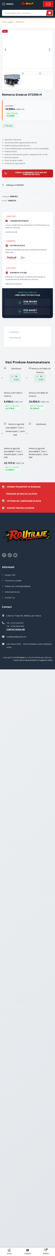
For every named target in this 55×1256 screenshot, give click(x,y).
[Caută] (49, 13)
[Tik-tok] (10, 555)
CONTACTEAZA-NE (15, 629)
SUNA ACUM (48, 4)
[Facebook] (4, 555)
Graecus (12, 200)
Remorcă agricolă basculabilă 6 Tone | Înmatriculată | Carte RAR (38, 453)
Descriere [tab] (14, 332)
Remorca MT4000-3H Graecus (38, 394)
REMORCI (20, 22)
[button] (5, 49)
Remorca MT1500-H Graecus (13, 394)
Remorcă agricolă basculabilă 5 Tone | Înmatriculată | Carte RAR (13, 453)
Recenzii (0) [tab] (15, 337)
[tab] (27, 332)
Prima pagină (7, 22)
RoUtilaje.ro (21, 657)
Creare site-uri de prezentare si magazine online (33, 660)
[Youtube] (15, 555)
